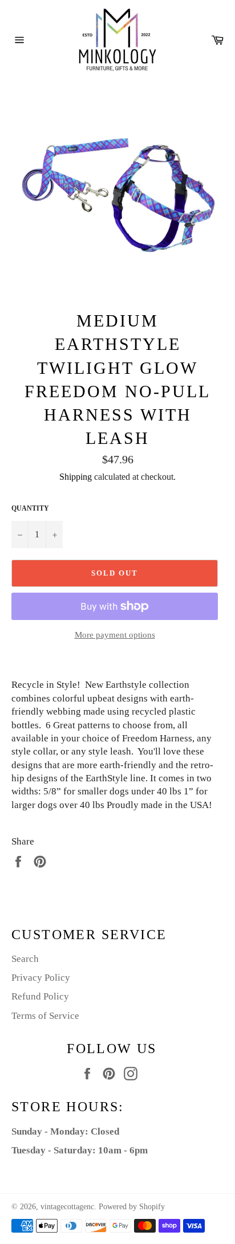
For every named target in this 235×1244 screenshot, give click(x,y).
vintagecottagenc (67, 1206)
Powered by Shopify (132, 1206)
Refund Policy (40, 996)
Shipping (75, 477)
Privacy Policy (40, 977)
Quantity (30, 508)
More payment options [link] (115, 634)
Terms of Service (45, 1015)
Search (25, 958)
